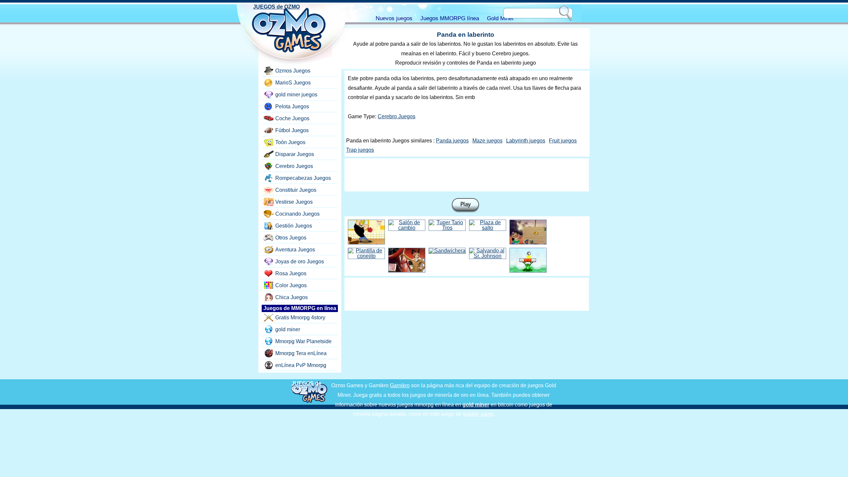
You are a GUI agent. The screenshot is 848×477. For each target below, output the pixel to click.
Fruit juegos (563, 140)
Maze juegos (487, 140)
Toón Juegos (290, 142)
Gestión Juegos (293, 226)
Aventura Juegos (295, 249)
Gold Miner (500, 18)
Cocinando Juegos (297, 214)
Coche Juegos (292, 118)
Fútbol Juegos (292, 130)
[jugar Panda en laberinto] (465, 205)
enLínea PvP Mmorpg (300, 365)
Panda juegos (452, 140)
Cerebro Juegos (396, 116)
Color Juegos (291, 285)
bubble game (478, 414)
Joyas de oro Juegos (299, 261)
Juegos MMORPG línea (449, 18)
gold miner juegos (296, 94)
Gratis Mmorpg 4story (300, 317)
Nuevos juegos (394, 18)
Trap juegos (360, 150)
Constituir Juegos (295, 190)
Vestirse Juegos (294, 202)
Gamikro (400, 385)
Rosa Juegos (290, 273)
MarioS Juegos (293, 82)
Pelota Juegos (292, 106)
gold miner (287, 329)
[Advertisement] (466, 175)
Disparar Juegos (294, 154)
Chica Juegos (291, 297)
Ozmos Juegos (292, 71)
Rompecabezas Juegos (303, 178)
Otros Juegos (290, 237)
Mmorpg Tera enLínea (301, 353)
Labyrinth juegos (525, 140)
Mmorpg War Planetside (303, 341)
